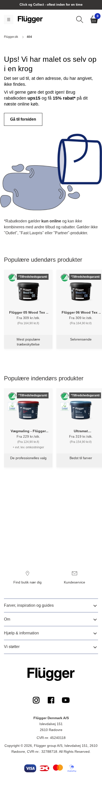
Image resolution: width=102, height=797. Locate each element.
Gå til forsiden (23, 119)
